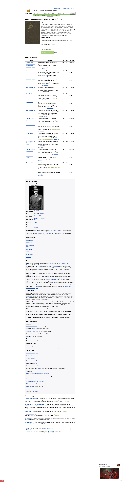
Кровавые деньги (30, 70)
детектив (36, 227)
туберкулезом (33, 267)
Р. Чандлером (40, 233)
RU (73, 8)
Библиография (29, 378)
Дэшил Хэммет (29, 373)
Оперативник (29, 296)
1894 (38, 210)
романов (55, 231)
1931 (37, 353)
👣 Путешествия (29, 429)
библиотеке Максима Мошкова (41, 373)
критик (33, 231)
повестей (60, 231)
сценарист (41, 224)
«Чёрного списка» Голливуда (65, 284)
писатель (36, 224)
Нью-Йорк (36, 218)
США (45, 213)
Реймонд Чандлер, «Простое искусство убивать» (37, 383)
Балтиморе (28, 264)
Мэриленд (41, 213)
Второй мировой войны (52, 279)
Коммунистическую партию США (34, 278)
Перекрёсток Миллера (31, 365)
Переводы (43, 15)
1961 (40, 215)
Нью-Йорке (36, 286)
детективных (50, 231)
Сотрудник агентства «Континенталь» (34, 404)
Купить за (47, 52)
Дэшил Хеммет (29, 422)
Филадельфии (65, 263)
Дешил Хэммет (29, 418)
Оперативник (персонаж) (31, 398)
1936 (34, 358)
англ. (35, 230)
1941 (37, 360)
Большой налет (29, 133)
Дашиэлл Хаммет (29, 414)
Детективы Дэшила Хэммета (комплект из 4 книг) (31, 143)
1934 (31, 355)
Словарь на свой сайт (67, 8)
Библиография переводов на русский (35, 381)
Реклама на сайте (50, 428)
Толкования (36, 15)
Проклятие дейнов (30, 79)
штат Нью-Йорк (42, 218)
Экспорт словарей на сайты (30, 431)
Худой (27, 336)
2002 (39, 368)
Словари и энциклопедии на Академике (45, 10)
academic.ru (28, 15)
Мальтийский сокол (30, 93)
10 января (36, 215)
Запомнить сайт (57, 8)
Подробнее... (45, 68)
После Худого (29, 358)
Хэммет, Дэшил (29, 411)
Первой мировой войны (53, 266)
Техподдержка (43, 428)
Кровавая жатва (29, 102)
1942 (36, 363)
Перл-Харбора (57, 278)
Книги (50, 15)
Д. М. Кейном (48, 233)
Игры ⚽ (56, 15)
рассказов (65, 231)
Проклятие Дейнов (30, 87)
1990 (38, 365)
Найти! (72, 13)
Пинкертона (40, 266)
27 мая (35, 210)
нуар (51, 234)
